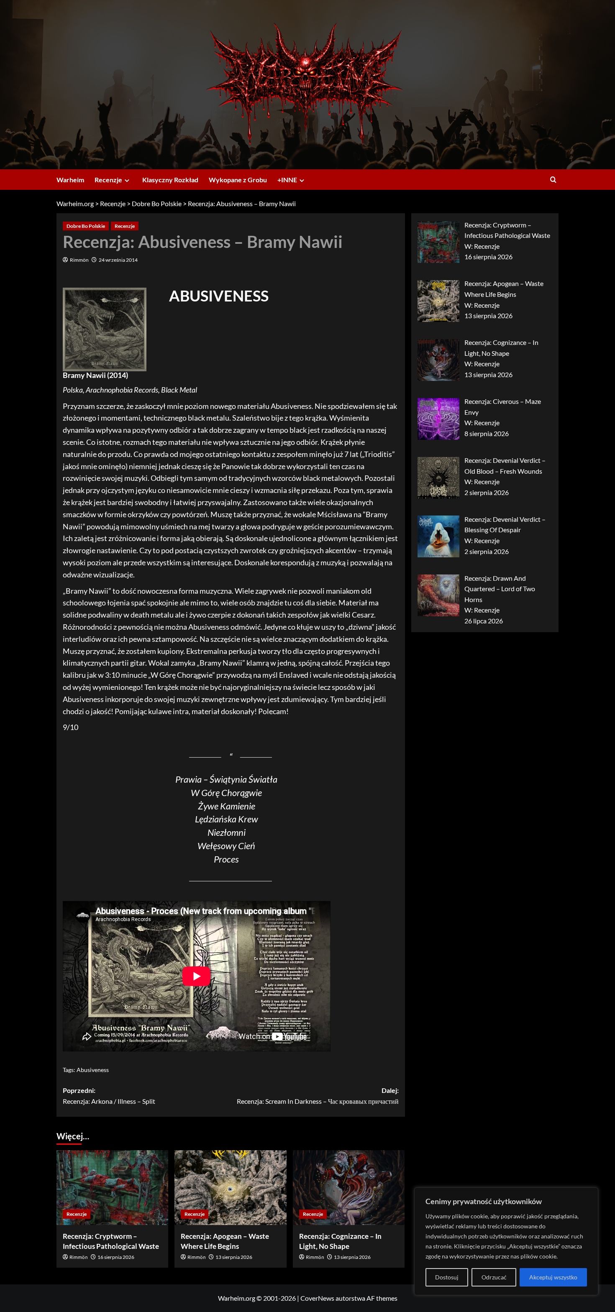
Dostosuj (447, 1277)
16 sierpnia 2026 (115, 1257)
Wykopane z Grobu (238, 180)
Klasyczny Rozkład (170, 180)
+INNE (287, 180)
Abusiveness (93, 1069)
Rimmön (79, 260)
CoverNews (317, 1298)
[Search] (553, 179)
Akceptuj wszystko (553, 1277)
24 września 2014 (118, 260)
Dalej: (317, 1095)
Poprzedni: (109, 1095)
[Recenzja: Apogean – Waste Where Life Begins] (230, 1187)
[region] (506, 1241)
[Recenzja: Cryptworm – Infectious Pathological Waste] (112, 1187)
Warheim (70, 180)
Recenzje (108, 180)
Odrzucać (494, 1277)
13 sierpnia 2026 (233, 1257)
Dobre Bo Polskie (86, 226)
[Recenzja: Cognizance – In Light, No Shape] (349, 1187)
